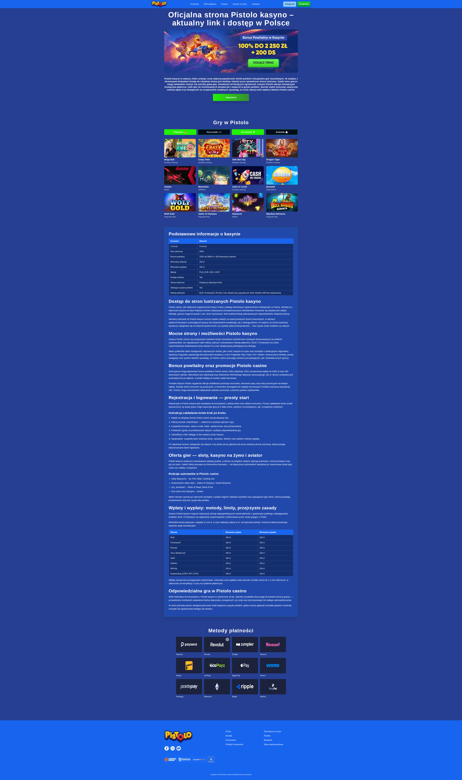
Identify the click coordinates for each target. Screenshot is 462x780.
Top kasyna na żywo (272, 731)
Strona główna (210, 4)
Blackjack (268, 740)
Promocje (195, 4)
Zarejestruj (304, 4)
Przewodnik (231, 740)
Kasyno (224, 4)
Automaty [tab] (282, 132)
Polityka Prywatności (234, 744)
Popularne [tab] (180, 132)
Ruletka (267, 736)
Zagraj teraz (231, 97)
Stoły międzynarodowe (273, 744)
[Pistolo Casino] (159, 4)
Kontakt (229, 736)
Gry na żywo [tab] (214, 132)
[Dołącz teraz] (231, 51)
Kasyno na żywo (240, 4)
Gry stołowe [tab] (248, 132)
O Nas (228, 731)
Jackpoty (256, 4)
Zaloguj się (289, 4)
